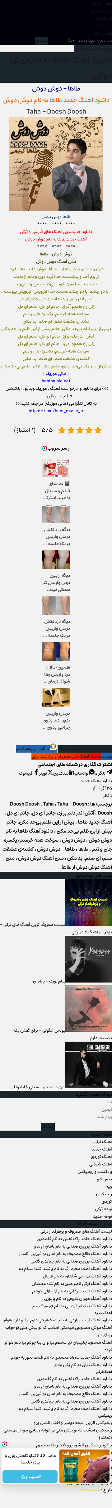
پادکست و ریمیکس (94, 1171)
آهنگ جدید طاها (95, 822)
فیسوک (26, 773)
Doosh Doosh (25, 804)
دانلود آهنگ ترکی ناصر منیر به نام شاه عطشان (72, 1283)
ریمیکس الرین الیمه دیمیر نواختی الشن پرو (73, 1422)
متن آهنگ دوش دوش (41, 858)
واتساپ (81, 773)
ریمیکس (104, 1194)
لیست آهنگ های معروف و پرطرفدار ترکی (76, 1231)
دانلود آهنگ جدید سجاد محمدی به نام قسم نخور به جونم (61, 1357)
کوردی (107, 1201)
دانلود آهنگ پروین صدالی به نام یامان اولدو (73, 1246)
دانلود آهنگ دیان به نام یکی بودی (83, 1365)
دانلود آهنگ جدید (96, 781)
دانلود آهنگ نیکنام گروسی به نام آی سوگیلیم (72, 1306)
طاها (55, 100)
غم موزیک (103, 26)
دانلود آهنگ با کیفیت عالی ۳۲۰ (85, 749)
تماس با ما (102, 33)
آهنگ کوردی (101, 1156)
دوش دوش (73, 840)
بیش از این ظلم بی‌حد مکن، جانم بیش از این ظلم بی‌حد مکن (59, 827)
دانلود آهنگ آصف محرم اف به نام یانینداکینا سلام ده (65, 1268)
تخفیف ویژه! (30, 1476)
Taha (33, 111)
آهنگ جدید (101, 1149)
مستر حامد (90, 1490)
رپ (109, 1186)
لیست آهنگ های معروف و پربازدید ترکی (66, 756)
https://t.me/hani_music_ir (56, 411)
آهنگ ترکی (102, 18)
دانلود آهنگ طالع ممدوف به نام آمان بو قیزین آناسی (65, 1254)
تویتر (43, 773)
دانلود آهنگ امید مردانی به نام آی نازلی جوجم (72, 1291)
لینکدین (61, 773)
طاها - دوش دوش (56, 849)
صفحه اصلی (101, 11)
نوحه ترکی (103, 1209)
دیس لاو (104, 1179)
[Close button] (107, 1444)
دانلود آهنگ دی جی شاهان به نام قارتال (77, 1276)
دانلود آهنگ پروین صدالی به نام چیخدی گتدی (71, 1261)
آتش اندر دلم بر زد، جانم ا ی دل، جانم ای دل (50, 813)
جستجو (41, 41)
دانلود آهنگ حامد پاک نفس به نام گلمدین (74, 1239)
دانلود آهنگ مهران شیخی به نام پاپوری (78, 1298)
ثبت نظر (48, 1127)
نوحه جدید (102, 1216)
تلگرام (100, 773)
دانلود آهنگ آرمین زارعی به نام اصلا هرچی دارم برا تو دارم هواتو (57, 1320)
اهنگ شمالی (100, 1164)
